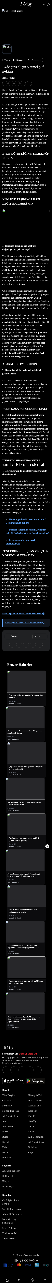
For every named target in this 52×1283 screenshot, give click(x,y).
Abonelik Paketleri (11, 1171)
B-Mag (5, 1131)
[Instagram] (5, 1069)
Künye (5, 1181)
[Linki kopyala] (29, 83)
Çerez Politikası (9, 1228)
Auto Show (7, 1126)
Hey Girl (6, 1157)
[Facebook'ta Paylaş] (5, 83)
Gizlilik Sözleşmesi (11, 1209)
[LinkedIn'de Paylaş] (23, 83)
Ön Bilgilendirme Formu (10, 1202)
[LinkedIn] (30, 1069)
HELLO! (6, 1152)
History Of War (35, 1095)
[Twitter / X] (21, 1069)
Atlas (4, 1121)
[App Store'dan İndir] (13, 1081)
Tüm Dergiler (8, 1095)
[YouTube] (13, 1069)
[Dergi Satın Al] (20, 1280)
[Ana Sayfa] (8, 1048)
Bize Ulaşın (8, 1186)
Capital (31, 1152)
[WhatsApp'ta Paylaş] (17, 83)
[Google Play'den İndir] (35, 1081)
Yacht (31, 1126)
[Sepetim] (44, 4)
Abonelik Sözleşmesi (12, 1214)
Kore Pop (33, 1111)
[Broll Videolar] (32, 1280)
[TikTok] (38, 1069)
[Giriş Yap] (45, 1280)
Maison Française (10, 1111)
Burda (5, 1137)
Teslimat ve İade (10, 1233)
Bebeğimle (33, 1147)
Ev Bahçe (7, 1142)
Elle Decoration (35, 1137)
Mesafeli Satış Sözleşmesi (9, 1221)
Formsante (7, 1105)
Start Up (32, 1121)
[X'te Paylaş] (11, 83)
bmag (21, 1255)
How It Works (35, 1100)
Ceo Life (6, 1100)
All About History (11, 1116)
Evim (5, 1147)
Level (31, 1131)
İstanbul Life (34, 1105)
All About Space (36, 1142)
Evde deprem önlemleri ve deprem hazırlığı (23, 613)
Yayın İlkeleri (8, 1238)
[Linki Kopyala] (40, 644)
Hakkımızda (8, 1176)
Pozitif (31, 1116)
